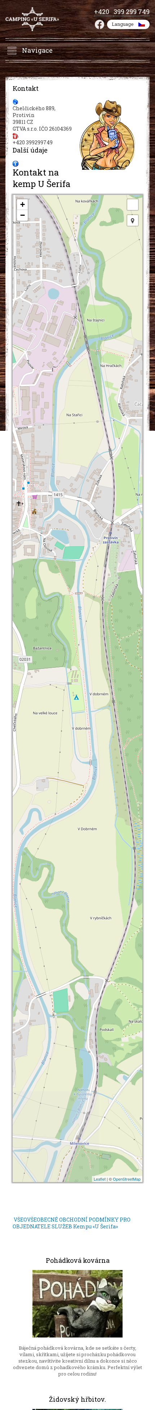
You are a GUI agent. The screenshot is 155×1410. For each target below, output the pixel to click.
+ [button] (22, 204)
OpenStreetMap (127, 1179)
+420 (104, 11)
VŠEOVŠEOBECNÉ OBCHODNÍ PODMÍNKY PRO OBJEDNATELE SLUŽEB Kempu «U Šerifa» (71, 1223)
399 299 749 (132, 11)
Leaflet (100, 1179)
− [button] (22, 215)
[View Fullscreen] (132, 204)
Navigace (37, 50)
